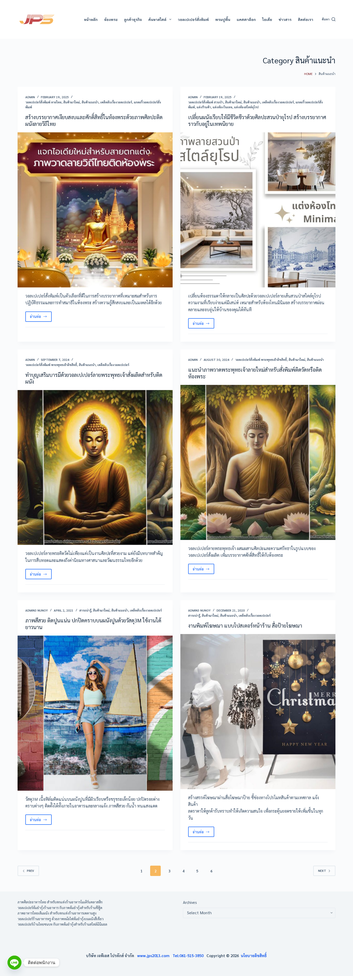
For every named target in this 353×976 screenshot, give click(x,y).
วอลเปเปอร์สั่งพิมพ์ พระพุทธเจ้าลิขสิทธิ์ (51, 365)
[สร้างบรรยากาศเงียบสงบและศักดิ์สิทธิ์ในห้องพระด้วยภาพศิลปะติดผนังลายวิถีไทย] (95, 209)
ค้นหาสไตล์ (157, 19)
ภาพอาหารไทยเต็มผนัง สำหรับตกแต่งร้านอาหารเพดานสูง (57, 913)
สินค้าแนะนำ (90, 102)
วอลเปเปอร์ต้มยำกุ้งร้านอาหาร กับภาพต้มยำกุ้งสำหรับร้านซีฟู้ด (60, 907)
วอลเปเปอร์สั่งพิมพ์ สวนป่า (205, 102)
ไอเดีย (267, 19)
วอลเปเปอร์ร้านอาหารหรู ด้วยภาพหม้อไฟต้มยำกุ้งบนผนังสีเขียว (61, 919)
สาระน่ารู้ (85, 610)
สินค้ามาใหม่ (71, 102)
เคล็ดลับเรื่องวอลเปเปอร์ (116, 102)
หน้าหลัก (91, 19)
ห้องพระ (111, 19)
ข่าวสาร (285, 19)
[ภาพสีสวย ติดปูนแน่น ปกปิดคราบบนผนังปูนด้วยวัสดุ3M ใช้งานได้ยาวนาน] (95, 713)
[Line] (14, 963)
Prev (30, 870)
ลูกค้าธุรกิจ (133, 19)
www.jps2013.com (155, 955)
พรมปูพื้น (222, 19)
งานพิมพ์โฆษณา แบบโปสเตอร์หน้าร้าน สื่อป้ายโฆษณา (245, 625)
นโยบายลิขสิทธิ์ (254, 955)
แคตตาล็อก (246, 19)
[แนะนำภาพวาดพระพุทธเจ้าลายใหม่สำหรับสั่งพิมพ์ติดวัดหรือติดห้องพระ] (257, 462)
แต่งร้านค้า (204, 107)
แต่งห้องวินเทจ (222, 107)
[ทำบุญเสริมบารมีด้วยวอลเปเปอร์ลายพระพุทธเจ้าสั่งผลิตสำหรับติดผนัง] (95, 467)
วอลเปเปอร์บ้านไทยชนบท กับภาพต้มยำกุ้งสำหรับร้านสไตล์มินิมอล (62, 924)
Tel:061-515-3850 (189, 955)
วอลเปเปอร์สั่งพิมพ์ (193, 19)
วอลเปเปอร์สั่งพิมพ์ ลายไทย (43, 102)
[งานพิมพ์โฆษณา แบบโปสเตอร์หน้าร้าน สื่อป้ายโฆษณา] (257, 711)
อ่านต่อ (41, 318)
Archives (190, 902)
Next (322, 870)
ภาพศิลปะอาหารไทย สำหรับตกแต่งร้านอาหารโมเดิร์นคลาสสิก (60, 902)
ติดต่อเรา (305, 19)
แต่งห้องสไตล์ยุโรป (246, 107)
